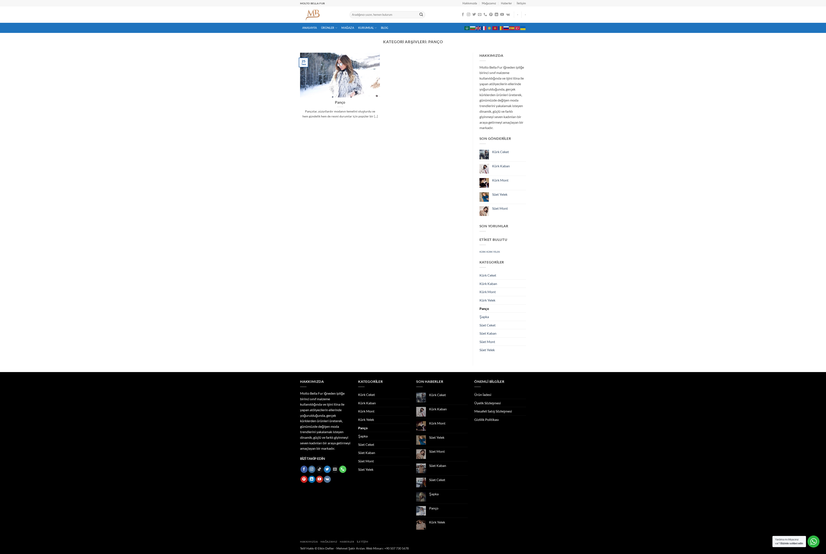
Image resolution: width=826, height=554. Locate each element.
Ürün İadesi (482, 394)
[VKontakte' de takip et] (508, 15)
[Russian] (506, 27)
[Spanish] (512, 27)
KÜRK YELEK (493, 251)
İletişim (521, 3)
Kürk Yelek (487, 300)
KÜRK (482, 251)
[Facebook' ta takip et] (463, 15)
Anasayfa (309, 27)
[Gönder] (421, 14)
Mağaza (347, 27)
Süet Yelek (499, 194)
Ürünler (327, 27)
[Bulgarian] (473, 27)
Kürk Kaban (501, 166)
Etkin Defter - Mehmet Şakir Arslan (341, 548)
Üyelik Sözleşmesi (487, 403)
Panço (340, 102)
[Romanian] (501, 27)
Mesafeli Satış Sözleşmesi (493, 411)
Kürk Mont (500, 180)
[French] (484, 27)
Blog (384, 27)
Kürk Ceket (500, 152)
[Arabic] (467, 27)
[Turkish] (517, 27)
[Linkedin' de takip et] (496, 15)
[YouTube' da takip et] (502, 15)
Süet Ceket (487, 325)
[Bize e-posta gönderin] (479, 15)
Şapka (484, 317)
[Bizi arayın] (485, 15)
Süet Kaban (487, 333)
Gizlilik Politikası (486, 419)
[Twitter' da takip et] (474, 15)
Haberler (506, 3)
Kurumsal (366, 27)
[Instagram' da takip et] (468, 15)
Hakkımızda (469, 3)
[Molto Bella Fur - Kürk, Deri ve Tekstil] (321, 14)
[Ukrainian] (523, 27)
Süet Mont (500, 208)
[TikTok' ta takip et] (319, 469)
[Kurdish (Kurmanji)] (489, 27)
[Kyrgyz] (495, 27)
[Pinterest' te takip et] (491, 15)
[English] (478, 27)
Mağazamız (489, 3)
